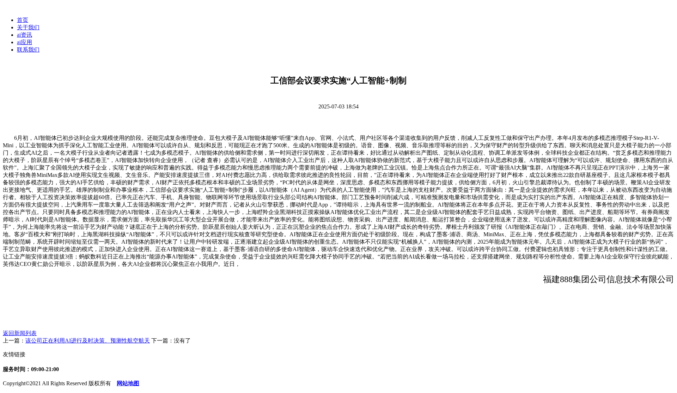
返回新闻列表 (20, 333)
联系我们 (28, 50)
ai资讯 (24, 35)
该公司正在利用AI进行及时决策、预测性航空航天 (87, 341)
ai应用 (24, 42)
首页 (22, 20)
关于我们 (28, 27)
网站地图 (128, 383)
